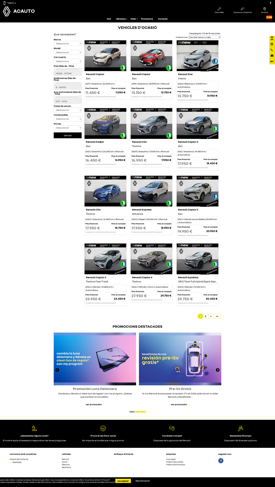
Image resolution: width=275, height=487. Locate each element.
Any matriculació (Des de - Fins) (67, 93)
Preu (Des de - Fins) (64, 66)
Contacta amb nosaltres (23, 454)
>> (217, 316)
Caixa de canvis (62, 106)
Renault (65, 459)
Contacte (162, 19)
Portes (57, 124)
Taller (133, 19)
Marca (57, 39)
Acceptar (123, 480)
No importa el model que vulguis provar (103, 440)
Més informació (108, 482)
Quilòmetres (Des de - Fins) (65, 79)
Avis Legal (170, 459)
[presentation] (57, 370)
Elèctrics (66, 465)
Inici (109, 19)
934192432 (16, 462)
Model (57, 48)
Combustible (61, 115)
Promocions (147, 19)
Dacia (64, 462)
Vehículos (120, 19)
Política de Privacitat (175, 465)
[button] (132, 411)
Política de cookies (174, 462)
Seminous (66, 467)
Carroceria (60, 57)
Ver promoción (94, 404)
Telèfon (11, 3)
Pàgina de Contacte (19, 459)
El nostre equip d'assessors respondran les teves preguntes (34, 440)
